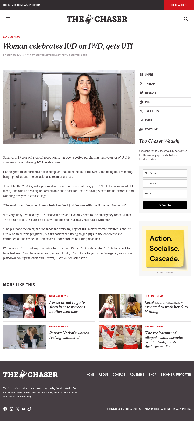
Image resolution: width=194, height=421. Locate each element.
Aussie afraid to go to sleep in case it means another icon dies (67, 307)
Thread (150, 83)
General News (11, 37)
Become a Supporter (27, 5)
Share (149, 74)
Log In (6, 5)
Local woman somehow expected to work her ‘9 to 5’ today (166, 307)
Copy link (151, 129)
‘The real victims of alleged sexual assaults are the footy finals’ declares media (164, 340)
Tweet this (152, 111)
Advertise (137, 374)
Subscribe (165, 205)
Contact (119, 374)
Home (90, 374)
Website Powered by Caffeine (152, 409)
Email (149, 120)
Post (148, 102)
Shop (152, 374)
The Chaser (177, 5)
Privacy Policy (181, 409)
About (103, 374)
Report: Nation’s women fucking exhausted (69, 335)
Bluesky (150, 92)
